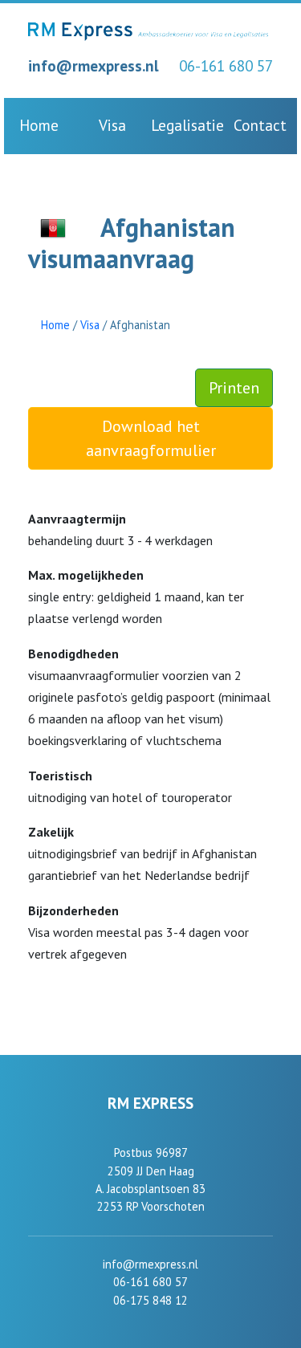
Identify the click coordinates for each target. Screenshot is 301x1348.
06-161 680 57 (226, 65)
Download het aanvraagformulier (151, 438)
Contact (260, 125)
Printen (234, 387)
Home (39, 125)
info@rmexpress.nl (93, 65)
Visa (112, 125)
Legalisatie (187, 125)
